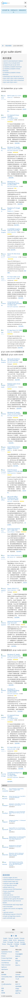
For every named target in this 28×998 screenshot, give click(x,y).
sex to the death (8, 906)
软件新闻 (3, 974)
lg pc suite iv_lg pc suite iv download (14, 78)
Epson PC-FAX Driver (12, 257)
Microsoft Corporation (12, 150)
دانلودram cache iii (8, 912)
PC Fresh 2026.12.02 (13, 277)
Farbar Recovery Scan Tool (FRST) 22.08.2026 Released (17, 797)
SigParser (4, 967)
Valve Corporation (11, 590)
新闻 (2, 988)
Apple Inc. (9, 450)
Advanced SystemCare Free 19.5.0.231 (14, 622)
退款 (16, 963)
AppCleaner (4, 969)
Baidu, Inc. (10, 332)
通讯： (14, 929)
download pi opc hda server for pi (13, 76)
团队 (2, 990)
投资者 (3, 993)
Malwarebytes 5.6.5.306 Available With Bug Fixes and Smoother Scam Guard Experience (17, 838)
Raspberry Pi (10, 211)
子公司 (17, 979)
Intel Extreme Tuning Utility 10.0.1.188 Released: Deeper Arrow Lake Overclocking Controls (16, 863)
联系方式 (17, 956)
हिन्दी (16, 946)
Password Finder (6, 960)
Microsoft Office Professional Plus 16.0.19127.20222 (12, 498)
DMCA (17, 952)
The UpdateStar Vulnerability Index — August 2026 (16, 789)
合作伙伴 (17, 974)
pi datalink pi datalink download (13, 67)
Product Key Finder (6, 958)
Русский (16, 942)
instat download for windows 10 (13, 879)
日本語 (10, 940)
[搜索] (25, 6)
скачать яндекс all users (10, 877)
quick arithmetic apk (9, 918)
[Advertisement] (14, 29)
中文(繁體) (23, 944)
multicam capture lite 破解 (11, 883)
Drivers (3, 956)
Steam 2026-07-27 (13, 588)
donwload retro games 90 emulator (14, 899)
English (5, 938)
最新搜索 (6, 875)
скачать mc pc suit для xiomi (12, 63)
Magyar (12, 946)
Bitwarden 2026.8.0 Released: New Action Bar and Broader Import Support (16, 854)
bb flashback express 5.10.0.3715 (13, 914)
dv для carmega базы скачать (12, 916)
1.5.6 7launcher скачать (10, 885)
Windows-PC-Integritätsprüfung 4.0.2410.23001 (13, 183)
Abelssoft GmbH (11, 278)
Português (10, 942)
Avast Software (11, 532)
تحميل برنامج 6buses (9, 891)
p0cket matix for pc (9, 887)
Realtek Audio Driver (12, 387)
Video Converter (6, 965)
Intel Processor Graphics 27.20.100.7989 (15, 470)
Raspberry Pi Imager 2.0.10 (13, 208)
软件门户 (17, 984)
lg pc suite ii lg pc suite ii (10, 82)
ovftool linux (7, 893)
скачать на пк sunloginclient (12, 897)
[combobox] (12, 6)
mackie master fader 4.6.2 (11, 881)
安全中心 (17, 965)
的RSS (3, 979)
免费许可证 (18, 991)
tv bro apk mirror (8, 895)
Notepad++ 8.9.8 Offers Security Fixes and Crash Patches (17, 804)
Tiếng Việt (9, 944)
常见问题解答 (19, 954)
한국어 (15, 940)
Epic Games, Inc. (11, 557)
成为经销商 (18, 986)
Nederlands (21, 940)
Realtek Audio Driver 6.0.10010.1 (13, 384)
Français (22, 938)
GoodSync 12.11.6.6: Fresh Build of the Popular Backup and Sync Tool (17, 813)
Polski (4, 942)
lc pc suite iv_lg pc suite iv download (14, 80)
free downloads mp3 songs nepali (13, 904)
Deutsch (10, 938)
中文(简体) (16, 944)
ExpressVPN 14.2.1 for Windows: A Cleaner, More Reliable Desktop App (17, 829)
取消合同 (17, 961)
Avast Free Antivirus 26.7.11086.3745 (13, 529)
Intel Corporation (11, 473)
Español (16, 938)
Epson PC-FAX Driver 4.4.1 (13, 254)
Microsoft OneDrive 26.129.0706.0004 (13, 359)
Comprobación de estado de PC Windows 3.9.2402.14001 (14, 303)
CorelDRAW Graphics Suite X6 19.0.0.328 (14, 229)
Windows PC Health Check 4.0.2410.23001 (14, 148)
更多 (25, 96)
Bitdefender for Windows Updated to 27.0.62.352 (15, 846)
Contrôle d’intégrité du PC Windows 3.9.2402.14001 (14, 774)
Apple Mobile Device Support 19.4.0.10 (13, 447)
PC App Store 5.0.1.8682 (14, 330)
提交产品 (17, 993)
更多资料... (17, 143)
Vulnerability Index (6, 977)
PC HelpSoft (10, 119)
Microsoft (9, 501)
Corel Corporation (11, 232)
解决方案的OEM (19, 977)
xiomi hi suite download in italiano (13, 61)
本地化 (17, 988)
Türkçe (4, 944)
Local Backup (5, 962)
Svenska (22, 942)
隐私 (16, 958)
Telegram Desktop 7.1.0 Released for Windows (17, 821)
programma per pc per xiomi (12, 65)
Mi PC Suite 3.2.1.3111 (14, 96)
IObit (8, 624)
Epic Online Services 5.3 (14, 555)
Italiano (5, 940)
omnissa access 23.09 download (13, 889)
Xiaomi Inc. (10, 97)
